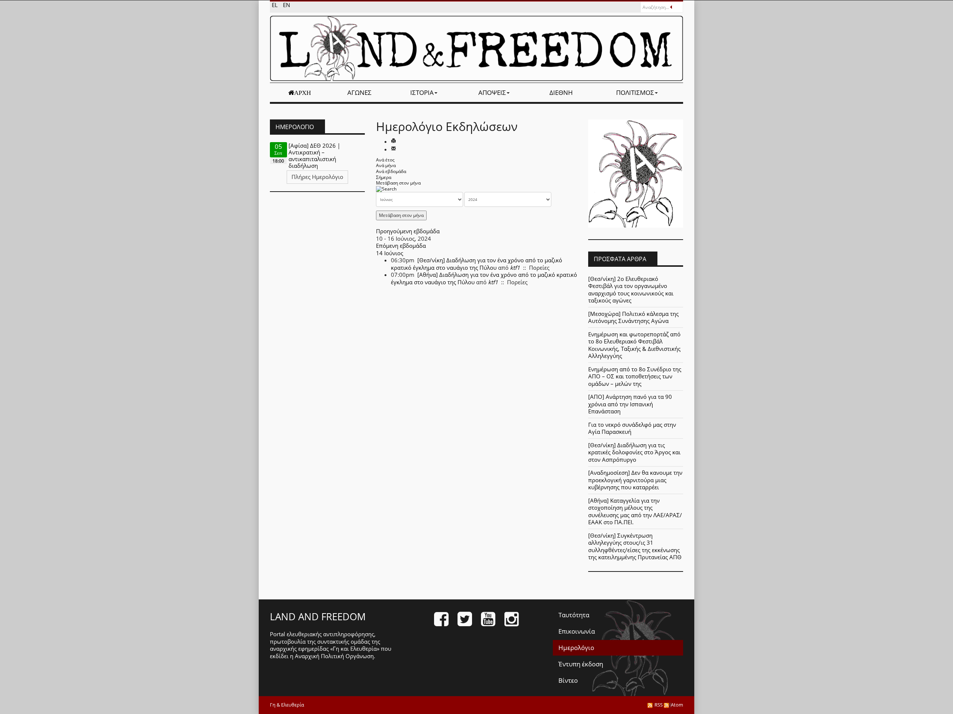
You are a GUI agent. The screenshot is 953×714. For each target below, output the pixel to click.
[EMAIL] (393, 149)
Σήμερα (383, 177)
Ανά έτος (385, 160)
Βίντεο (568, 680)
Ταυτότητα (573, 615)
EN (286, 5)
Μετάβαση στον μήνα (398, 183)
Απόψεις (492, 92)
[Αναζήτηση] (386, 189)
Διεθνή (561, 92)
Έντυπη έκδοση (580, 664)
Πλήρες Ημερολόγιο (317, 176)
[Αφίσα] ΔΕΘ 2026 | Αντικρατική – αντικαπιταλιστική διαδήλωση (314, 155)
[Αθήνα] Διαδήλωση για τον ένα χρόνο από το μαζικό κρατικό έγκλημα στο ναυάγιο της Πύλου (484, 278)
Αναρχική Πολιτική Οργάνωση (334, 656)
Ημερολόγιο (576, 647)
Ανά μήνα (386, 165)
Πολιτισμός (635, 92)
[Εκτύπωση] (393, 141)
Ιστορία (422, 92)
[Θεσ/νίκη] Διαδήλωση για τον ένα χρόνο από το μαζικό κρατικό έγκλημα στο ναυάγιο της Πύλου (476, 263)
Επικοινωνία (576, 631)
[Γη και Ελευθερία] (476, 48)
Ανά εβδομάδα (391, 171)
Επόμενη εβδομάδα (401, 245)
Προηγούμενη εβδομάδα (408, 231)
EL (275, 5)
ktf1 (515, 267)
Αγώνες (359, 92)
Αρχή (302, 92)
